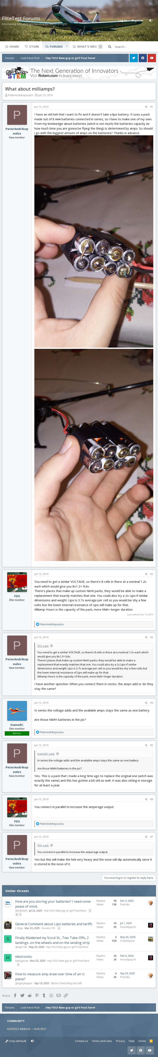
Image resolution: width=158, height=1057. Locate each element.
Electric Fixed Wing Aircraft (66, 983)
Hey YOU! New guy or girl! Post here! (65, 910)
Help (132, 1041)
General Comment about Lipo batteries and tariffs (53, 924)
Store (34, 46)
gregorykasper (24, 983)
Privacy (120, 1041)
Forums (56, 46)
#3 (151, 637)
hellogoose (21, 961)
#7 (151, 837)
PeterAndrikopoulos (20, 95)
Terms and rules (102, 1041)
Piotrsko (125, 904)
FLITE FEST (40, 1029)
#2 (151, 574)
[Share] (146, 106)
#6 (151, 799)
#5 (151, 745)
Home (14, 46)
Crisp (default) (17, 1041)
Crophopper (127, 941)
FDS (17, 596)
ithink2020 (21, 910)
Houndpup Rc (128, 927)
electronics (23, 956)
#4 (151, 702)
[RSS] (151, 1041)
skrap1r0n (21, 947)
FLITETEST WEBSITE (18, 1029)
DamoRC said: (46, 754)
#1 (151, 107)
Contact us (81, 1041)
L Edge (19, 928)
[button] (67, 46)
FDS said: (43, 646)
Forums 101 (48, 928)
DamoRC (16, 725)
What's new (87, 46)
